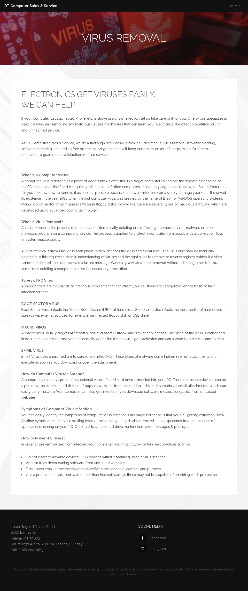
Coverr (152, 569)
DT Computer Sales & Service (30, 6)
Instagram (158, 549)
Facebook (158, 538)
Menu (239, 6)
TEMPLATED (183, 569)
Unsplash (132, 569)
